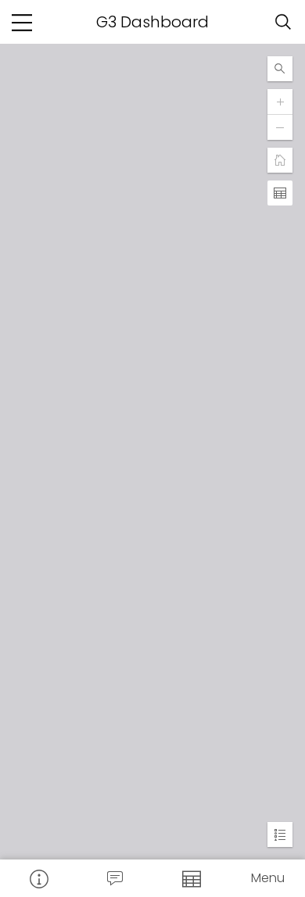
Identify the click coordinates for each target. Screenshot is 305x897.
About (38, 878)
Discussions (115, 878)
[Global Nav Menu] (22, 22)
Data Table (190, 878)
